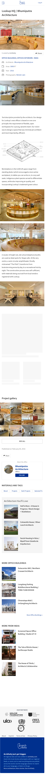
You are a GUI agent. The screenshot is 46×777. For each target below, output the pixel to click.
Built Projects (25, 491)
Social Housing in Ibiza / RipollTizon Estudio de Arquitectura (29, 541)
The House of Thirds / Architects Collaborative (27, 665)
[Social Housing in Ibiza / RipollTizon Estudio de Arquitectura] (11, 544)
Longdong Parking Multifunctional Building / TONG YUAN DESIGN (28, 587)
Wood (6, 491)
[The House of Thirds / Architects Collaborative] (9, 669)
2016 (12, 70)
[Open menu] (2, 2)
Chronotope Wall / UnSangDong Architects (27, 602)
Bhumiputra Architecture (23, 62)
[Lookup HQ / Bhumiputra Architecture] (16, 408)
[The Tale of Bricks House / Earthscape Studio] (9, 653)
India (36, 58)
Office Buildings (9, 58)
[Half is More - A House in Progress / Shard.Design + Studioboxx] (11, 512)
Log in (40, 2)
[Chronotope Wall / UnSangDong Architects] (9, 606)
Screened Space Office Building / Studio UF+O (27, 632)
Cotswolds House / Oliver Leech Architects (30, 523)
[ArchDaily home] (22, 2)
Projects (14, 491)
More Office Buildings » (35, 615)
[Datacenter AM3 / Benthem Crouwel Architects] (9, 574)
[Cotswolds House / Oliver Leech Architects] (11, 528)
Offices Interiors (25, 58)
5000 (12, 66)
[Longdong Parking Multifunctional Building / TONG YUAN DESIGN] (9, 590)
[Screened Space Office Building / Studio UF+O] (9, 637)
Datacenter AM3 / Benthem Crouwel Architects (29, 570)
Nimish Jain (20, 75)
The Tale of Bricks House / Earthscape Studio (28, 648)
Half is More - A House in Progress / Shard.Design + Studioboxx (30, 509)
